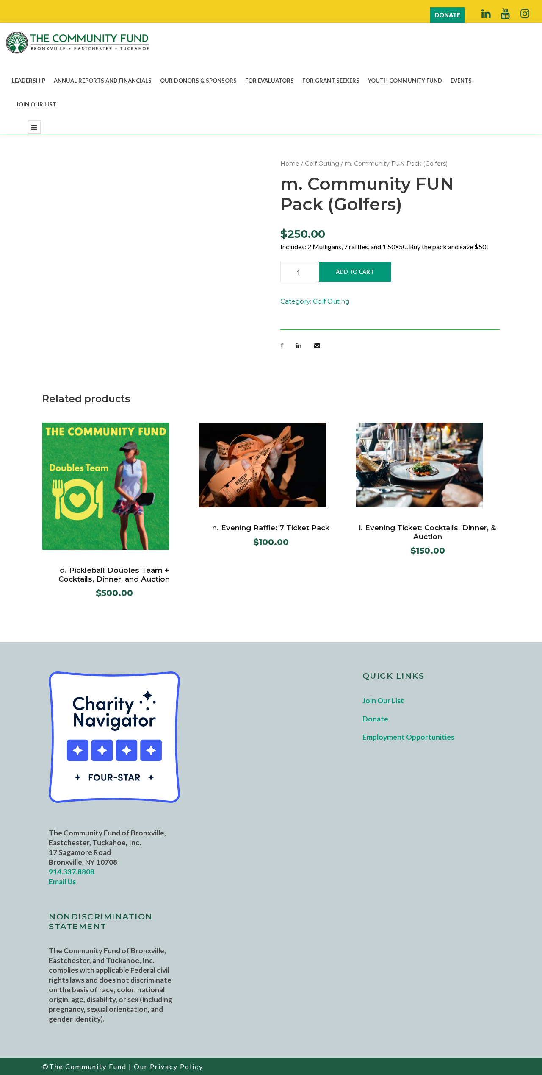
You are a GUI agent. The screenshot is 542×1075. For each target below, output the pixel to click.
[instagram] (524, 13)
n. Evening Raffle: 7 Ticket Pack (270, 528)
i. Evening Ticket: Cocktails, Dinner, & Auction (427, 532)
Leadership (28, 80)
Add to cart (355, 271)
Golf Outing (322, 163)
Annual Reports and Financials (103, 80)
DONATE (447, 15)
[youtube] (505, 13)
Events (461, 80)
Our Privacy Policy (168, 1066)
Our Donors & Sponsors (198, 80)
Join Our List (36, 104)
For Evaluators (269, 80)
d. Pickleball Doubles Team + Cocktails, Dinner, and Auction (114, 574)
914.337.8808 (71, 871)
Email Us (62, 881)
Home (289, 163)
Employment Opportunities (408, 736)
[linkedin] (485, 13)
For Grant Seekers (330, 80)
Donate (375, 718)
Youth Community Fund (405, 80)
